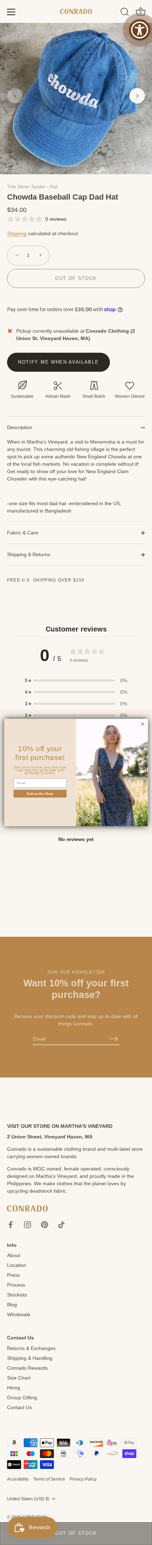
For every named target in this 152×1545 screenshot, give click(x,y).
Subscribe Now (40, 793)
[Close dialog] (142, 724)
